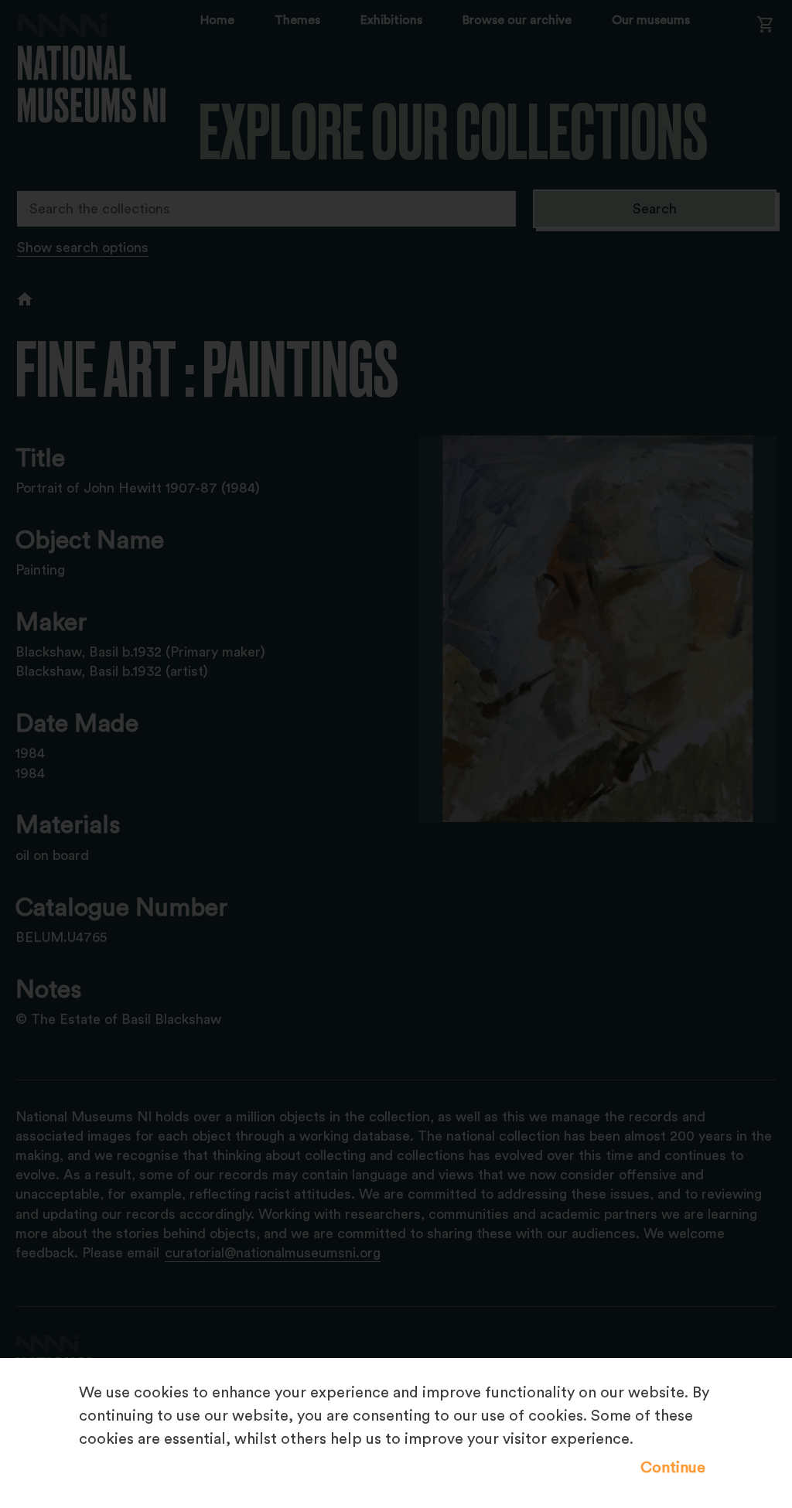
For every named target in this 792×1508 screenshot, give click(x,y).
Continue (672, 1468)
